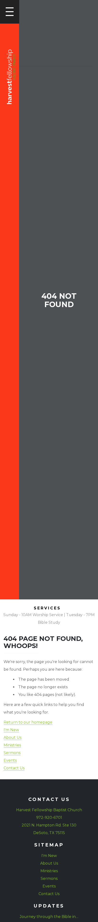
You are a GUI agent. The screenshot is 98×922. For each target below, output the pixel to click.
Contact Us (14, 768)
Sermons (12, 752)
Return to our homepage (28, 722)
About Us (12, 737)
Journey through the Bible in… (49, 916)
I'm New (11, 730)
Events (10, 760)
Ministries (12, 745)
